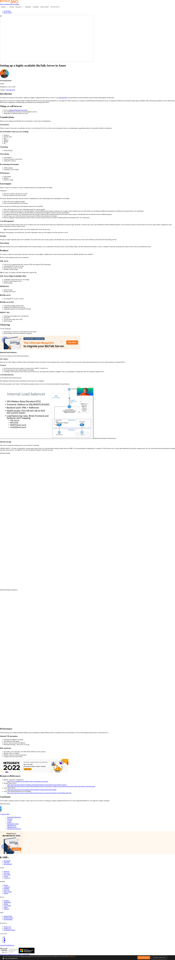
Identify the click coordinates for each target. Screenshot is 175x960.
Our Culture (7, 874)
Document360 (8, 864)
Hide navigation (14, 4)
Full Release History (9, 930)
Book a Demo (45, 7)
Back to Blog (5, 814)
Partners (6, 893)
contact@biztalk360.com (7, 945)
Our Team (6, 873)
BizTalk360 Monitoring (14, 817)
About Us (6, 871)
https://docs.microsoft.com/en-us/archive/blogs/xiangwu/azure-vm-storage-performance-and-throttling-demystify (39, 793)
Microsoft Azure (12, 827)
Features (3, 7)
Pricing (12, 7)
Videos (6, 907)
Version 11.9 (7, 926)
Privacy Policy (17, 954)
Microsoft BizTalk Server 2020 (18, 110)
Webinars (6, 909)
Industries (28, 7)
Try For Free (54, 7)
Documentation (8, 919)
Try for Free (7, 11)
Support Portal (8, 916)
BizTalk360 (7, 861)
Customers (36, 7)
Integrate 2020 (63, 97)
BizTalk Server (10, 90)
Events (9, 822)
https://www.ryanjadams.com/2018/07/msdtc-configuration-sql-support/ (27, 781)
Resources (18, 7)
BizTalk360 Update (13, 824)
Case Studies (7, 905)
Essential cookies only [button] (159, 957)
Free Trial (6, 890)
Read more (72, 956)
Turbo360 (6, 862)
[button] (39, 958)
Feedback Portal (8, 918)
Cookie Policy (26, 954)
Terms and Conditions (6, 954)
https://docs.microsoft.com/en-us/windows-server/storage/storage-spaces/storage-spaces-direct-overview (37, 785)
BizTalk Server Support (14, 829)
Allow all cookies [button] (144, 957)
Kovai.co (10, 819)
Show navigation (5, 4)
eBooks (6, 904)
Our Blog (6, 900)
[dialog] (87, 957)
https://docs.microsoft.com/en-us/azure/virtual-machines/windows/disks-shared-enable (31, 789)
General (9, 820)
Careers (6, 876)
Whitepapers (7, 902)
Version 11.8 (7, 928)
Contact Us (7, 878)
